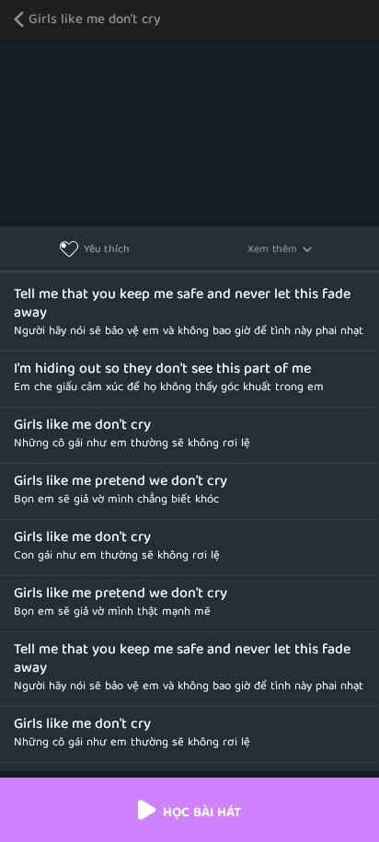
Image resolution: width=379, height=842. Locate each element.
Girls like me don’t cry (95, 20)
